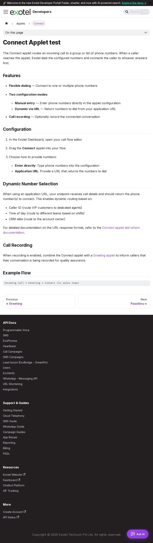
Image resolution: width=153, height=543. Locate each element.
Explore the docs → (134, 2)
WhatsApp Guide (13, 426)
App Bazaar (10, 437)
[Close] (150, 3)
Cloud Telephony (13, 415)
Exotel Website (12, 474)
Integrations (10, 389)
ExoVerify (9, 373)
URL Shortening (12, 384)
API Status (9, 517)
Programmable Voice (16, 330)
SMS (6, 335)
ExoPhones (10, 340)
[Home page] (6, 23)
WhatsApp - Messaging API (20, 378)
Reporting (9, 442)
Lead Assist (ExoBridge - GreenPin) (25, 362)
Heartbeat (9, 346)
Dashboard (10, 480)
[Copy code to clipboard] (145, 285)
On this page (14, 32)
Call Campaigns (12, 351)
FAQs (6, 453)
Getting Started (12, 410)
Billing (6, 448)
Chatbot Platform (13, 485)
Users (6, 367)
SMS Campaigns (13, 357)
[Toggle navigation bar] (6, 12)
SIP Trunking (10, 490)
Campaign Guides (14, 432)
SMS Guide (10, 421)
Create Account (13, 511)
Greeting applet (104, 255)
